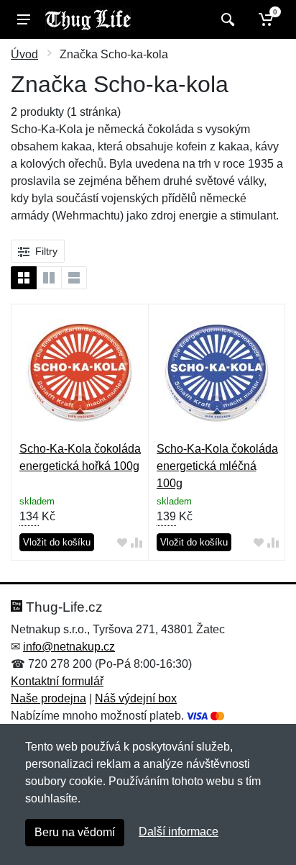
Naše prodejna (48, 698)
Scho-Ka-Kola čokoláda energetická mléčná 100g (217, 466)
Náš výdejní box (136, 698)
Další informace (178, 831)
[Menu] (24, 19)
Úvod (24, 54)
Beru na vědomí (74, 832)
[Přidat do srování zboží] (136, 543)
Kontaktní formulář (57, 681)
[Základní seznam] (24, 277)
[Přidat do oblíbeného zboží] (122, 543)
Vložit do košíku (57, 542)
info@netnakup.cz (69, 646)
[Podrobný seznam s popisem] (74, 277)
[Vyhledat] (226, 19)
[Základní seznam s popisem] (49, 277)
